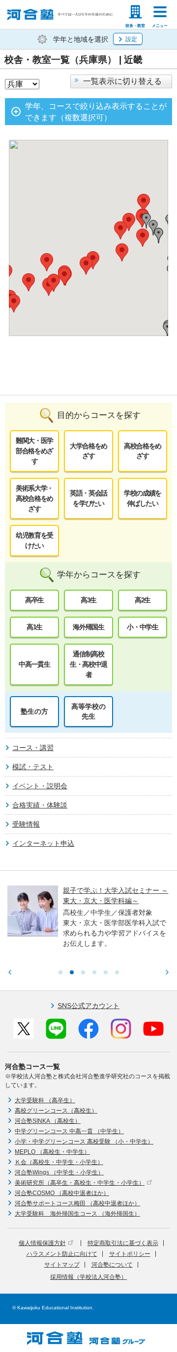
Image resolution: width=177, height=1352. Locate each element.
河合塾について (112, 1264)
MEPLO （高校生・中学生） (52, 1151)
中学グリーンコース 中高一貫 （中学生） (69, 1131)
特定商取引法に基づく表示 (123, 1243)
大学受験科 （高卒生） (45, 1100)
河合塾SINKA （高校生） (48, 1121)
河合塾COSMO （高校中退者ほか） (62, 1193)
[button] (28, 282)
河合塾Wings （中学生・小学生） (59, 1172)
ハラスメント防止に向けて (62, 1253)
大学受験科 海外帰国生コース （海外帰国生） (77, 1213)
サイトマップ (62, 1264)
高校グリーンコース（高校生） (56, 1110)
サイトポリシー (129, 1253)
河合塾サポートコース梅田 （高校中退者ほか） (77, 1203)
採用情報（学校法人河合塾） (88, 1277)
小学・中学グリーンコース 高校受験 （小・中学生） (84, 1141)
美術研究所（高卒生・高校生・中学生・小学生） (80, 1182)
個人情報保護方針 (42, 1243)
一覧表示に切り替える (122, 81)
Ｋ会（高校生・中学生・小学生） (59, 1162)
